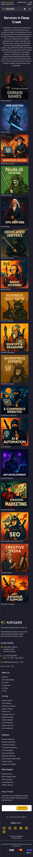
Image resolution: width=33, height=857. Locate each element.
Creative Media (6, 573)
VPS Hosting (5, 226)
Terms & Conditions (16, 836)
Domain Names (6, 101)
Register (29, 4)
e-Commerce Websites (8, 415)
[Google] (4, 832)
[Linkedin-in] (26, 828)
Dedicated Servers (7, 258)
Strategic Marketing (8, 510)
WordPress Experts (7, 384)
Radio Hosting (6, 289)
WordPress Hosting (7, 163)
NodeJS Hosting (6, 195)
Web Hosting (5, 132)
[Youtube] (21, 828)
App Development (7, 478)
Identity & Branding (7, 352)
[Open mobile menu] (30, 9)
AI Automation (6, 447)
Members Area (22, 2)
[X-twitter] (15, 828)
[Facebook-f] (4, 828)
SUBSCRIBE (22, 808)
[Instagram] (10, 828)
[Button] (25, 9)
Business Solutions (7, 321)
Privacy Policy (16, 838)
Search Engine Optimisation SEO (12, 541)
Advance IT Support (8, 604)
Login (30, 2)
